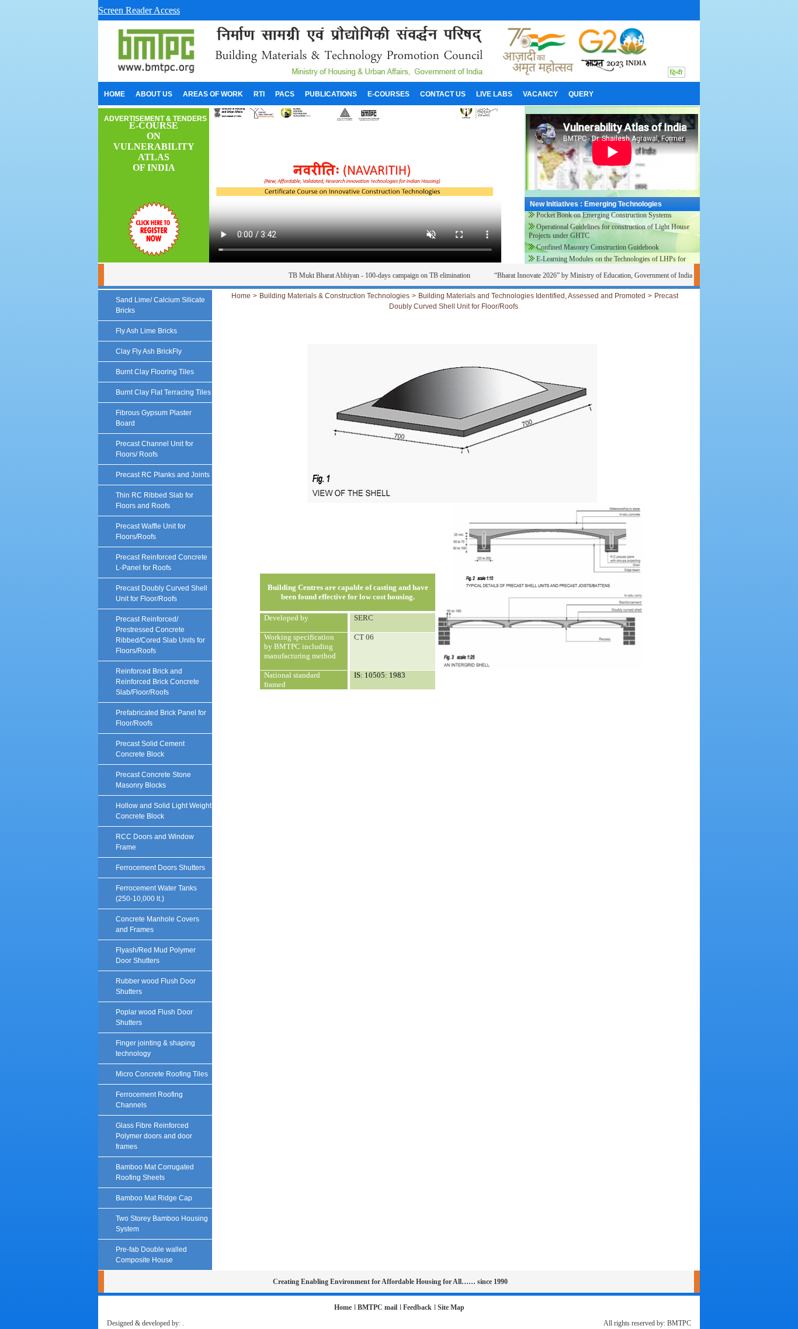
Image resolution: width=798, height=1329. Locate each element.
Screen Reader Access (139, 10)
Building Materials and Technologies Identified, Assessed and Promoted (532, 296)
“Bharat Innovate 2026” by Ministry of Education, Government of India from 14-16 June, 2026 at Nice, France (627, 275)
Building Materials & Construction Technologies (334, 296)
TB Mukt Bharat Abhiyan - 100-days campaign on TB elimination (359, 275)
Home (241, 296)
